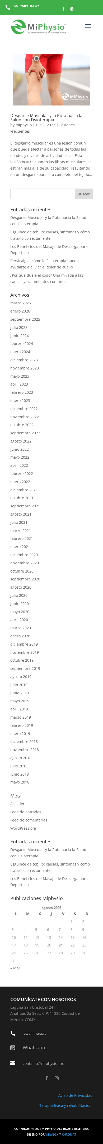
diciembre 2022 (24, 408)
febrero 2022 (21, 473)
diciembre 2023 (24, 359)
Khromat (69, 1134)
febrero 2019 (21, 725)
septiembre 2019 (25, 668)
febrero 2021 (21, 538)
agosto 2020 (20, 587)
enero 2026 (20, 311)
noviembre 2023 (24, 368)
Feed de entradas (25, 811)
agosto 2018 (20, 757)
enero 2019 (20, 733)
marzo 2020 (20, 627)
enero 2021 (20, 546)
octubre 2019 (22, 660)
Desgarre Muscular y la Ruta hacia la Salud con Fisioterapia (46, 118)
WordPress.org (23, 828)
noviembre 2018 (24, 749)
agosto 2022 (20, 441)
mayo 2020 (19, 611)
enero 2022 (20, 481)
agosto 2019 (20, 676)
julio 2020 (18, 595)
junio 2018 (19, 774)
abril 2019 (19, 709)
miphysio (24, 124)
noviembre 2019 (24, 652)
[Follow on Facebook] (63, 9)
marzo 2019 (20, 717)
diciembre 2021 (24, 489)
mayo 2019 (19, 700)
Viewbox (52, 1134)
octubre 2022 (22, 424)
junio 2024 (19, 335)
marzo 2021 (20, 530)
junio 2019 (19, 692)
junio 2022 (19, 449)
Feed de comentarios (28, 820)
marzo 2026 (20, 302)
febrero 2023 (21, 392)
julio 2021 (18, 522)
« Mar (15, 967)
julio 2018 (18, 765)
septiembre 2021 (25, 505)
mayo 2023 (19, 376)
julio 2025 (18, 327)
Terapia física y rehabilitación (66, 1105)
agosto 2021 (20, 514)
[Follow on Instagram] (72, 9)
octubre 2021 (22, 497)
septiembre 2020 (25, 578)
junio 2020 (19, 603)
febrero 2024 (21, 343)
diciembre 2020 (24, 554)
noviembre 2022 (24, 416)
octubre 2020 (22, 571)
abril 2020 (19, 619)
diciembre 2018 (24, 741)
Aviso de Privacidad (75, 1095)
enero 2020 (20, 635)
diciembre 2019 (24, 644)
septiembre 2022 (25, 432)
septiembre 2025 (25, 319)
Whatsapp (34, 1047)
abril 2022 (19, 465)
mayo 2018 (19, 782)
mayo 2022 (19, 457)
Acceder (17, 803)
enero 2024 (20, 351)
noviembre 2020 (24, 562)
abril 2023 (19, 384)
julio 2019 (18, 684)
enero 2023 (20, 400)
